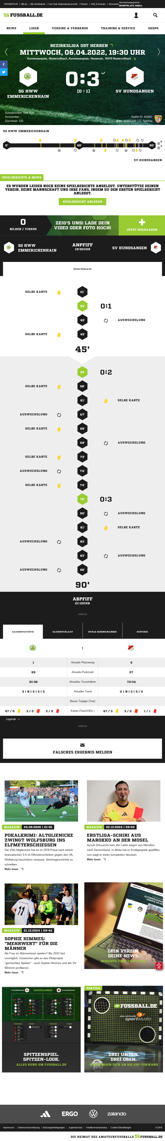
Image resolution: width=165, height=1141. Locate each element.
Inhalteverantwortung (96, 1127)
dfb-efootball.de (37, 4)
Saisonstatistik (23, 632)
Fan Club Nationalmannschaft (62, 4)
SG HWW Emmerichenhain (28, 94)
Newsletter (114, 4)
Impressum (8, 1127)
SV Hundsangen (135, 91)
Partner (84, 4)
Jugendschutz (75, 1127)
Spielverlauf (82, 269)
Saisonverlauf (63, 632)
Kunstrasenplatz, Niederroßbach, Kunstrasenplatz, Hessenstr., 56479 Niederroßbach (79, 58)
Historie (142, 632)
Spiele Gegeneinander (102, 632)
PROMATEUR (11, 4)
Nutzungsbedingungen (54, 1127)
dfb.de (24, 4)
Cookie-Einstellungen (121, 1127)
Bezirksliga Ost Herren (79, 46)
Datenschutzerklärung (29, 1127)
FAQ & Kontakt (98, 4)
